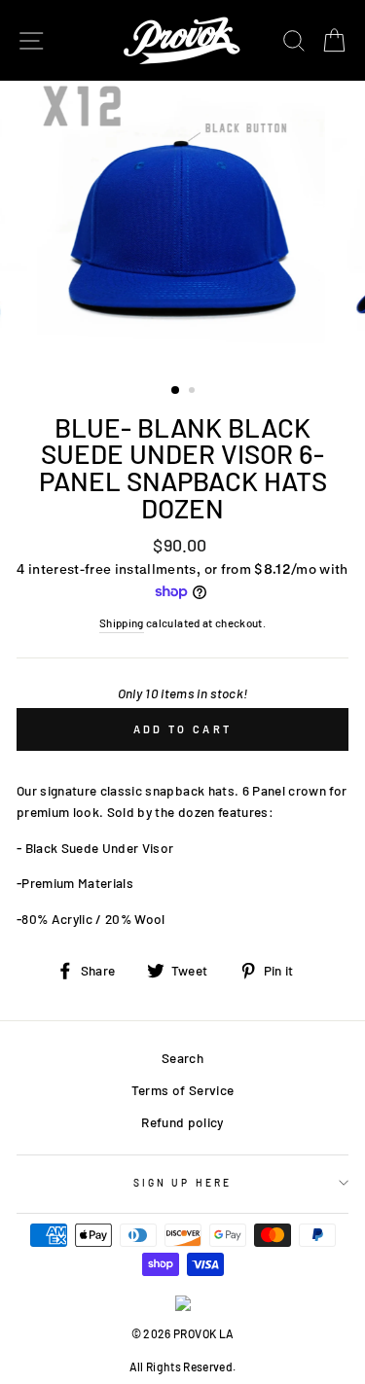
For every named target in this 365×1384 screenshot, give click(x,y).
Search (182, 1057)
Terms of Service (182, 1090)
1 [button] (176, 391)
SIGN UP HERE (182, 1183)
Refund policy (182, 1122)
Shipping (121, 622)
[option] (183, 225)
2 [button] (194, 392)
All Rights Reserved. (183, 1366)
